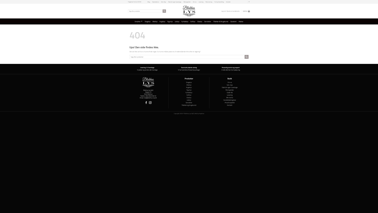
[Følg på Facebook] (249, 2)
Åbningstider (187, 2)
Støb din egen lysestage (174, 2)
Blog (149, 2)
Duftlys (192, 21)
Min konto (229, 97)
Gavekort (233, 21)
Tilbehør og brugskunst (189, 105)
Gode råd (230, 92)
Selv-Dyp (163, 2)
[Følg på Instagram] (150, 102)
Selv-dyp (230, 85)
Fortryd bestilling (219, 2)
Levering (201, 2)
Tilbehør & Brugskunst (220, 21)
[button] (246, 11)
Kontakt (228, 2)
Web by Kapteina (199, 113)
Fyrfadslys (184, 21)
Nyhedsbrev (155, 2)
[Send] (164, 11)
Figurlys (170, 21)
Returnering (209, 2)
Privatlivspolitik (230, 102)
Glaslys (199, 21)
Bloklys (155, 21)
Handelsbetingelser (229, 100)
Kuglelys (162, 21)
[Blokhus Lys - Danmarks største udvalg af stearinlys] (189, 11)
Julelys (177, 21)
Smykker (138, 21)
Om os (194, 2)
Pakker (241, 21)
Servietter (207, 21)
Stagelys (147, 21)
